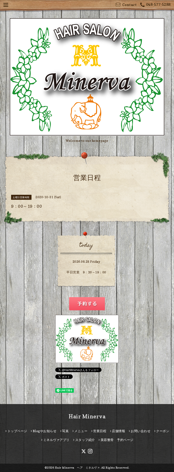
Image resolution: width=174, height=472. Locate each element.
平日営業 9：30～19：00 (86, 272)
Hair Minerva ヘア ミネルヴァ (77, 467)
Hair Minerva (87, 416)
